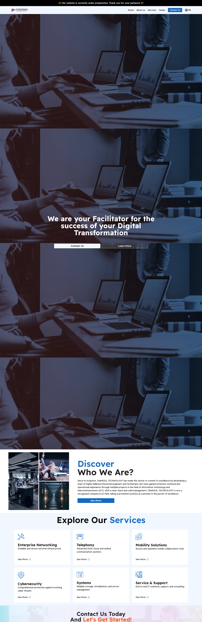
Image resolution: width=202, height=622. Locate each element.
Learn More (124, 245)
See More (95, 500)
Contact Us (175, 10)
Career (162, 10)
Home (131, 10)
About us (141, 10)
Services (152, 10)
